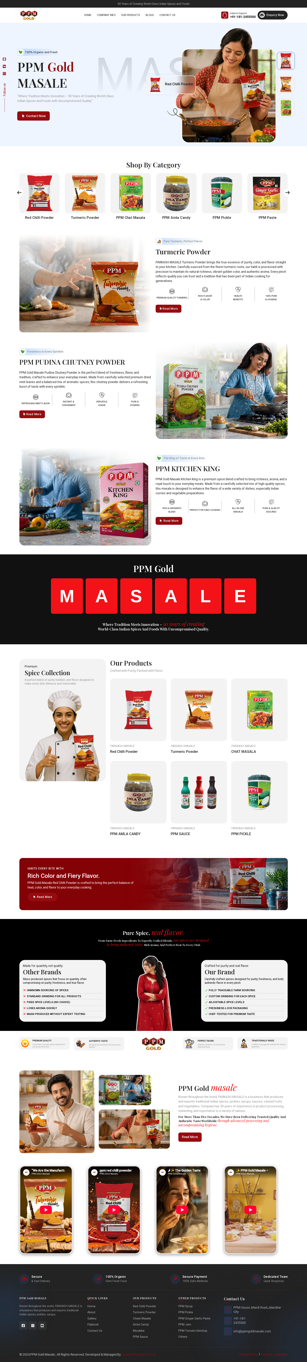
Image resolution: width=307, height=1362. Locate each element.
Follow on (4, 89)
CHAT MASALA (243, 752)
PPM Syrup (185, 1306)
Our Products (130, 15)
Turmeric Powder (184, 752)
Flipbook (93, 1324)
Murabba (138, 1330)
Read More (170, 308)
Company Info (106, 15)
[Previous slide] (20, 193)
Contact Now (36, 116)
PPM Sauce (140, 1336)
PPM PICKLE (241, 834)
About (91, 1312)
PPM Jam (184, 1324)
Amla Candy (141, 1324)
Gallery (91, 1318)
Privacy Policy (248, 1354)
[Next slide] (288, 193)
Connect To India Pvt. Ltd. (138, 1354)
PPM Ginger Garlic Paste (194, 1318)
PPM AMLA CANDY (125, 834)
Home (87, 15)
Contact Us (167, 15)
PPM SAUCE (180, 834)
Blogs (150, 15)
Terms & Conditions (274, 1354)
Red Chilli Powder (124, 752)
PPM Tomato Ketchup (192, 1330)
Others (182, 1336)
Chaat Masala (142, 1318)
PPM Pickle (185, 1312)
